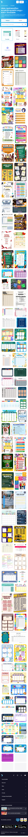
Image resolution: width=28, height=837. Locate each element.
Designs (8, 20)
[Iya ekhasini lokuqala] (1, 2)
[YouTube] (25, 775)
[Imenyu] (26, 2)
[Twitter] (21, 775)
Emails (20, 20)
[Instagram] (17, 775)
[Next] (26, 34)
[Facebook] (13, 775)
